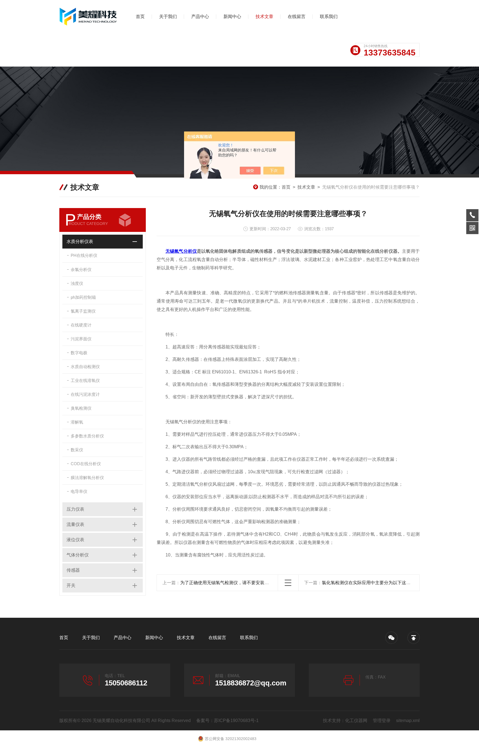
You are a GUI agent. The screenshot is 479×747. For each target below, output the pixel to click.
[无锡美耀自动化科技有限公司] (88, 16)
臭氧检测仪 (81, 408)
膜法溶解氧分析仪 (87, 477)
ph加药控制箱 (83, 297)
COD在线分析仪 (86, 463)
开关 (71, 585)
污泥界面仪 (81, 338)
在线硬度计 (81, 325)
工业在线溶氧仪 (85, 380)
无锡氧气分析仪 (181, 251)
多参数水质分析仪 (87, 436)
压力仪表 (75, 509)
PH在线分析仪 (84, 255)
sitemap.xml (408, 720)
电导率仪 (79, 491)
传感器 (73, 570)
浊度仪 (77, 283)
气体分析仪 (78, 555)
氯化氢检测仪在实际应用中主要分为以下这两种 (368, 582)
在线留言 (296, 16)
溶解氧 (77, 422)
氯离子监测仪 (83, 311)
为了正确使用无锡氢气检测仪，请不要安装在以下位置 (233, 582)
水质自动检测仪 (85, 366)
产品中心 (200, 16)
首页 (140, 16)
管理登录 (382, 720)
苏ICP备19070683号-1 (236, 720)
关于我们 (168, 16)
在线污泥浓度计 (85, 394)
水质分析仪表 (80, 241)
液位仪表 (75, 539)
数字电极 (79, 352)
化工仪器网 (356, 720)
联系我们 (329, 16)
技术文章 (264, 16)
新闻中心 (232, 16)
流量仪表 (75, 524)
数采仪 (77, 449)
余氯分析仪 (81, 269)
